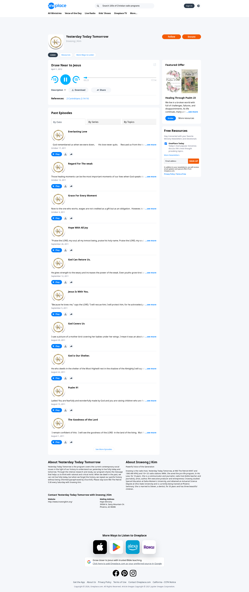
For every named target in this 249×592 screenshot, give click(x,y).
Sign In (189, 6)
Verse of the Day (73, 13)
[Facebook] (116, 573)
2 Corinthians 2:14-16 (78, 98)
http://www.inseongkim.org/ (60, 501)
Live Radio (90, 13)
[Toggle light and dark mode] (198, 5)
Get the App (79, 582)
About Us (91, 582)
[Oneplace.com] (57, 6)
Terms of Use (119, 582)
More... (133, 13)
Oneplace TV (120, 13)
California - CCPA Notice (164, 582)
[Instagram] (133, 573)
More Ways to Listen (85, 55)
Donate (191, 36)
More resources (186, 118)
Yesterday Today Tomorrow (87, 36)
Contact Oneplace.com (139, 582)
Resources (65, 55)
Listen (53, 55)
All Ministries (55, 13)
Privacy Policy (104, 582)
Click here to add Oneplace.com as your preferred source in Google (127, 563)
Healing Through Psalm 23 (180, 97)
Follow (171, 36)
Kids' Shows (105, 13)
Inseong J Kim (73, 41)
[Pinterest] (124, 573)
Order (171, 118)
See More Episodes (104, 449)
